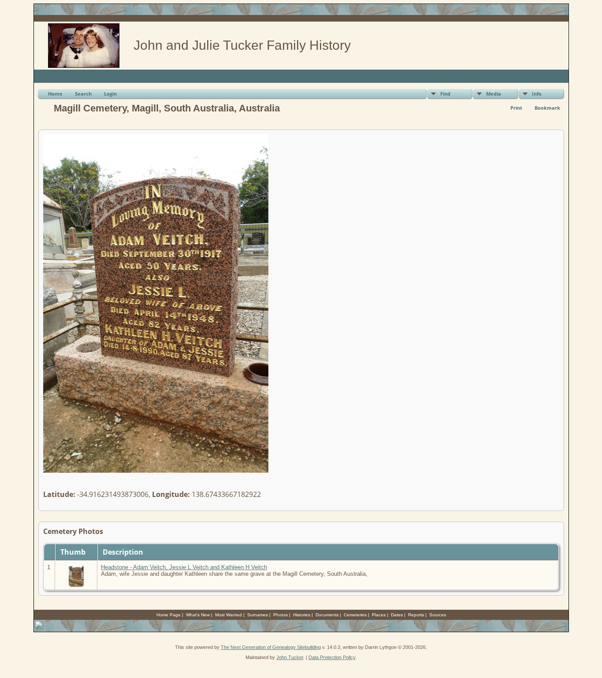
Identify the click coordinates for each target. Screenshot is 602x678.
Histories (301, 614)
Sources (437, 614)
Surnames (257, 614)
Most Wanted (228, 614)
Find (445, 93)
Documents (327, 614)
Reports (416, 614)
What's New (198, 614)
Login (110, 93)
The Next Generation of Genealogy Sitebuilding (271, 647)
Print (516, 107)
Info (537, 93)
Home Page (168, 614)
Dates (397, 614)
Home (55, 93)
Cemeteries (355, 614)
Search (83, 93)
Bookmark (547, 107)
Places (379, 614)
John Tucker (289, 657)
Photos (280, 614)
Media (493, 93)
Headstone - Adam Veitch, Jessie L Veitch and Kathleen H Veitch (184, 567)
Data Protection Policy (331, 657)
